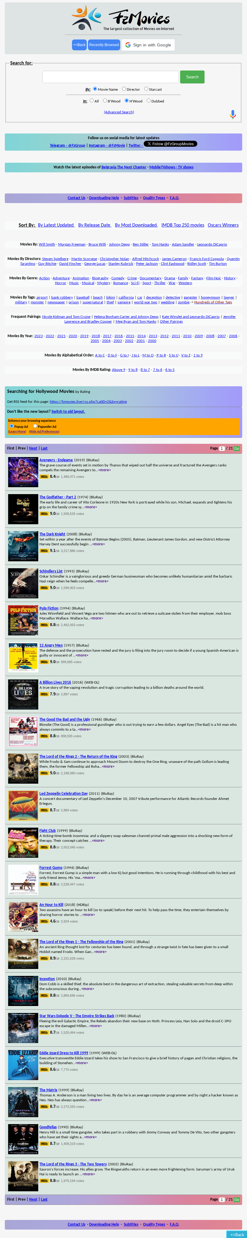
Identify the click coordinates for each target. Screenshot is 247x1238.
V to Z (185, 355)
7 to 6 (157, 370)
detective (173, 297)
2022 (50, 336)
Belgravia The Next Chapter (124, 167)
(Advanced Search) (119, 112)
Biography (100, 278)
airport (42, 297)
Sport (146, 283)
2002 (129, 341)
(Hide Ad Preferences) (44, 432)
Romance (120, 283)
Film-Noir (213, 278)
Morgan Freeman (72, 244)
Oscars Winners (223, 225)
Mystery (103, 283)
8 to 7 (145, 370)
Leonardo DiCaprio (212, 244)
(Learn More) (17, 432)
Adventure (61, 278)
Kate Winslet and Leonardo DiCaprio (191, 317)
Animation (81, 278)
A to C (100, 355)
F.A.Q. (174, 198)
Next (33, 448)
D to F (112, 355)
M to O (148, 355)
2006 (233, 336)
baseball (83, 297)
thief (110, 302)
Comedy (117, 278)
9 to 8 (133, 370)
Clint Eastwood (172, 264)
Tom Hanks (160, 244)
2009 (199, 336)
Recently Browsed (104, 45)
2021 (61, 336)
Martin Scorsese (84, 259)
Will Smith (47, 244)
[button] (148, 45)
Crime (132, 278)
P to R (161, 355)
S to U (173, 355)
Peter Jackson (147, 264)
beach (98, 297)
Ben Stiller (141, 244)
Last (44, 448)
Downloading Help (104, 198)
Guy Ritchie (47, 264)
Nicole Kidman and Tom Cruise (66, 317)
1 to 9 (198, 355)
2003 (118, 341)
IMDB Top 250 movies (182, 225)
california (126, 297)
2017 (107, 336)
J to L (135, 355)
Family (183, 278)
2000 (152, 341)
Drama (169, 278)
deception (154, 297)
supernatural (93, 302)
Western (185, 283)
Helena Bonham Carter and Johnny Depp (126, 317)
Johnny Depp (119, 244)
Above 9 (118, 370)
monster (37, 302)
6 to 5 (170, 370)
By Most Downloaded (136, 225)
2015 (130, 336)
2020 (73, 336)
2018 (96, 336)
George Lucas (94, 264)
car (139, 297)
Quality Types (154, 198)
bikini (110, 297)
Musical (88, 283)
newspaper (56, 302)
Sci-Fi (135, 283)
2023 (38, 336)
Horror (60, 283)
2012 (164, 336)
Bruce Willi (97, 244)
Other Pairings (171, 322)
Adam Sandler (183, 244)
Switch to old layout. (68, 412)
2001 (140, 341)
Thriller (160, 283)
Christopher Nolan (114, 259)
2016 (118, 336)
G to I (124, 355)
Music (74, 283)
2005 (95, 341)
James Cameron (174, 259)
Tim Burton (218, 264)
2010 (187, 336)
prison (74, 302)
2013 (153, 336)
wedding (167, 302)
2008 (210, 336)
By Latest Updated (56, 225)
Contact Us (76, 198)
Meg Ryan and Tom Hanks (136, 322)
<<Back (79, 45)
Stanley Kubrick (120, 264)
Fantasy (197, 278)
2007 (221, 336)
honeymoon (210, 297)
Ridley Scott (196, 264)
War (172, 283)
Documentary (150, 278)
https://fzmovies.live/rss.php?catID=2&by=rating (88, 402)
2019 (84, 336)
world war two (145, 302)
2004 (106, 341)
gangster (190, 297)
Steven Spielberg (55, 259)
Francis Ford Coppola (207, 259)
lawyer (229, 297)
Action (44, 278)
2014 (141, 336)
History (230, 278)
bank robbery (62, 297)
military (21, 302)
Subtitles (131, 198)
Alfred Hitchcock (145, 259)
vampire (123, 302)
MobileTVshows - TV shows (171, 167)
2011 (176, 336)
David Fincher (70, 264)
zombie (183, 302)
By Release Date (94, 225)
